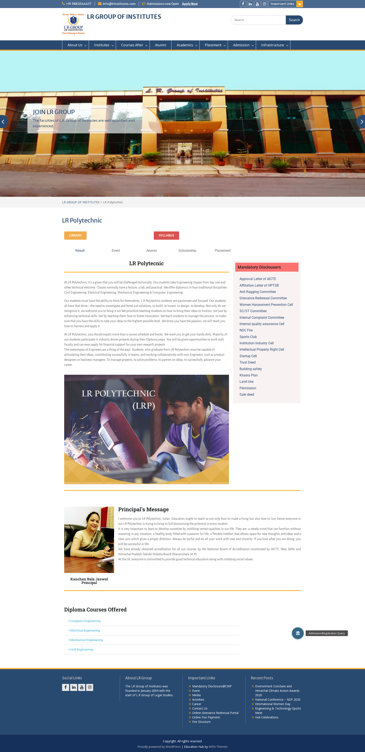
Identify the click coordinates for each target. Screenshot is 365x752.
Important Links (282, 4)
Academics (185, 45)
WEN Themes (218, 747)
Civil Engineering (81, 649)
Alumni (160, 45)
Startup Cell (248, 356)
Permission (248, 388)
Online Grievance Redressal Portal (215, 713)
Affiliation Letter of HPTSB (259, 285)
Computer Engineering (85, 621)
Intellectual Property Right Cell (262, 349)
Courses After (132, 45)
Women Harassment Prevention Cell (266, 305)
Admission (241, 45)
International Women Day (272, 704)
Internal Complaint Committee (262, 318)
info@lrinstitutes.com (119, 4)
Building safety (251, 369)
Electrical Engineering (85, 630)
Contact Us (199, 708)
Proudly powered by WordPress (159, 747)
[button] (151, 621)
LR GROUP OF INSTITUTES (124, 17)
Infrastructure (272, 45)
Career (196, 704)
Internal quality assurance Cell (262, 324)
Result (80, 251)
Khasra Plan (249, 375)
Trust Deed (248, 362)
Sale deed (247, 394)
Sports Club (248, 337)
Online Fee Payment (206, 717)
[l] (250, 4)
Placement (213, 45)
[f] (243, 4)
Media (196, 695)
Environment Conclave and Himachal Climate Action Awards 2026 (277, 690)
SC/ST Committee (253, 311)
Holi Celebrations (266, 717)
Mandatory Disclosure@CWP (212, 686)
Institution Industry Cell (257, 343)
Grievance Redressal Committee (263, 298)
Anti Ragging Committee (258, 292)
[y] (257, 4)
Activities (198, 699)
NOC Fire (246, 330)
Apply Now (190, 4)
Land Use (246, 382)
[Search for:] (267, 20)
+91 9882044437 (78, 4)
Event (196, 691)
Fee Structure (201, 722)
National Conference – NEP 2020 (277, 699)
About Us (75, 45)
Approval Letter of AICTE (258, 279)
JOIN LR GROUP (54, 112)
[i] (264, 4)
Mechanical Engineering (86, 640)
